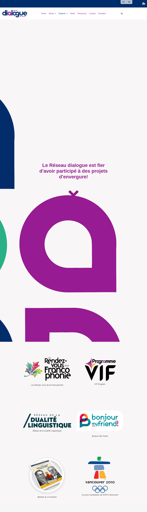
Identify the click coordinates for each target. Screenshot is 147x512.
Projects (62, 13)
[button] (52, 14)
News (72, 13)
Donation (102, 13)
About (51, 13)
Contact (92, 13)
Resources (82, 13)
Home (43, 13)
